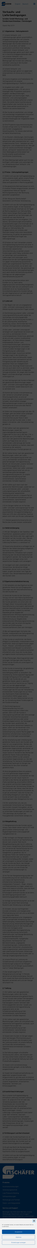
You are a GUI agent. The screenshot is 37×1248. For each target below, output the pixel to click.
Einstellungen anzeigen (18, 1242)
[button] (34, 1221)
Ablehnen (18, 1237)
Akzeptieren (18, 1232)
